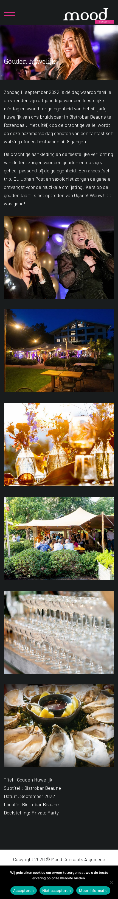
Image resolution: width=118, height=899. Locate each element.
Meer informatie (93, 890)
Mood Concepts (67, 859)
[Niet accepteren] (111, 882)
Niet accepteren (56, 890)
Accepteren (23, 890)
